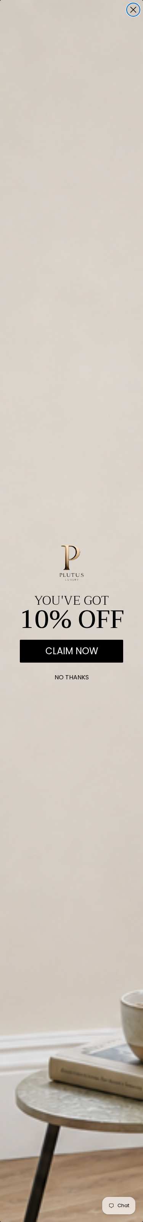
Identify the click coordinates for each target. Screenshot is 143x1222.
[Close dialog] (133, 9)
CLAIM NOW (71, 651)
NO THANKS (72, 676)
